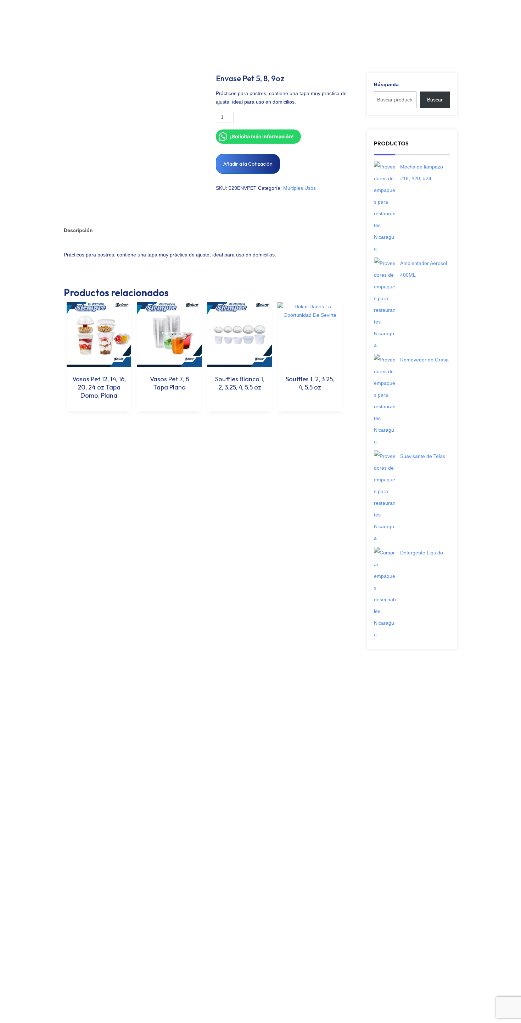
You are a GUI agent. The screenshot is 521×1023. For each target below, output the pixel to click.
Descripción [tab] (78, 230)
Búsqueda (386, 84)
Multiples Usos (299, 188)
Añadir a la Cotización (248, 164)
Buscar (435, 100)
